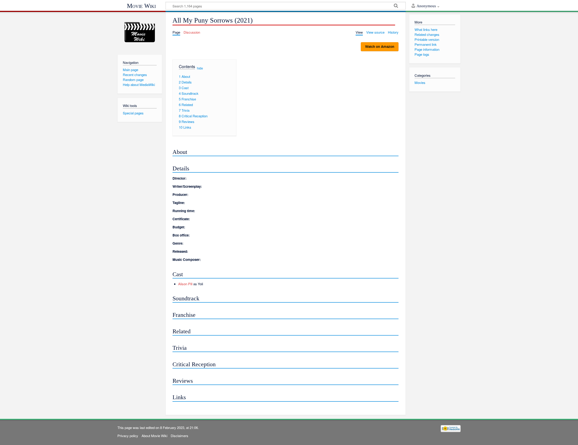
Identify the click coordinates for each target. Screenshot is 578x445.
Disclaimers (179, 435)
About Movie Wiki (154, 435)
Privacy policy (127, 435)
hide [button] (200, 68)
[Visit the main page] (139, 32)
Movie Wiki (141, 5)
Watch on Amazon (379, 46)
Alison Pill (185, 283)
